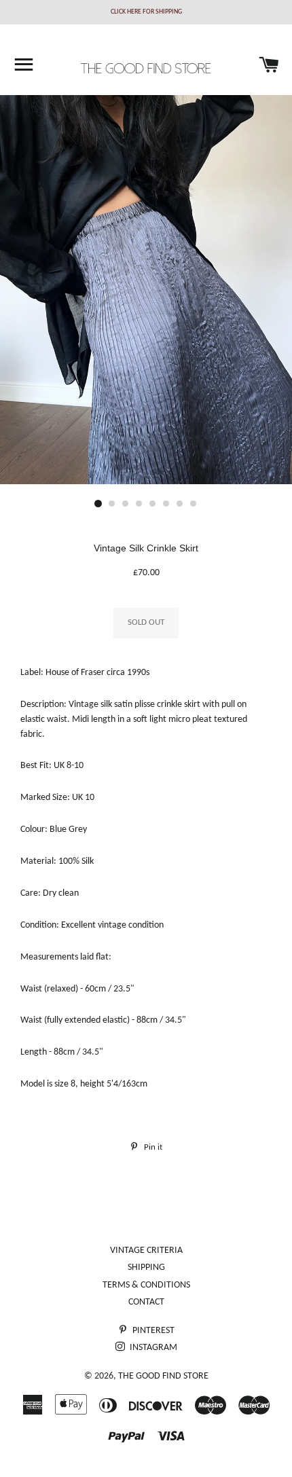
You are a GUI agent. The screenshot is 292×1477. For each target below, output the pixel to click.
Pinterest (152, 1331)
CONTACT (146, 1302)
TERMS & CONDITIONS (146, 1285)
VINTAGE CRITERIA (146, 1250)
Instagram (152, 1348)
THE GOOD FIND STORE (163, 1376)
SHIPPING (146, 1267)
